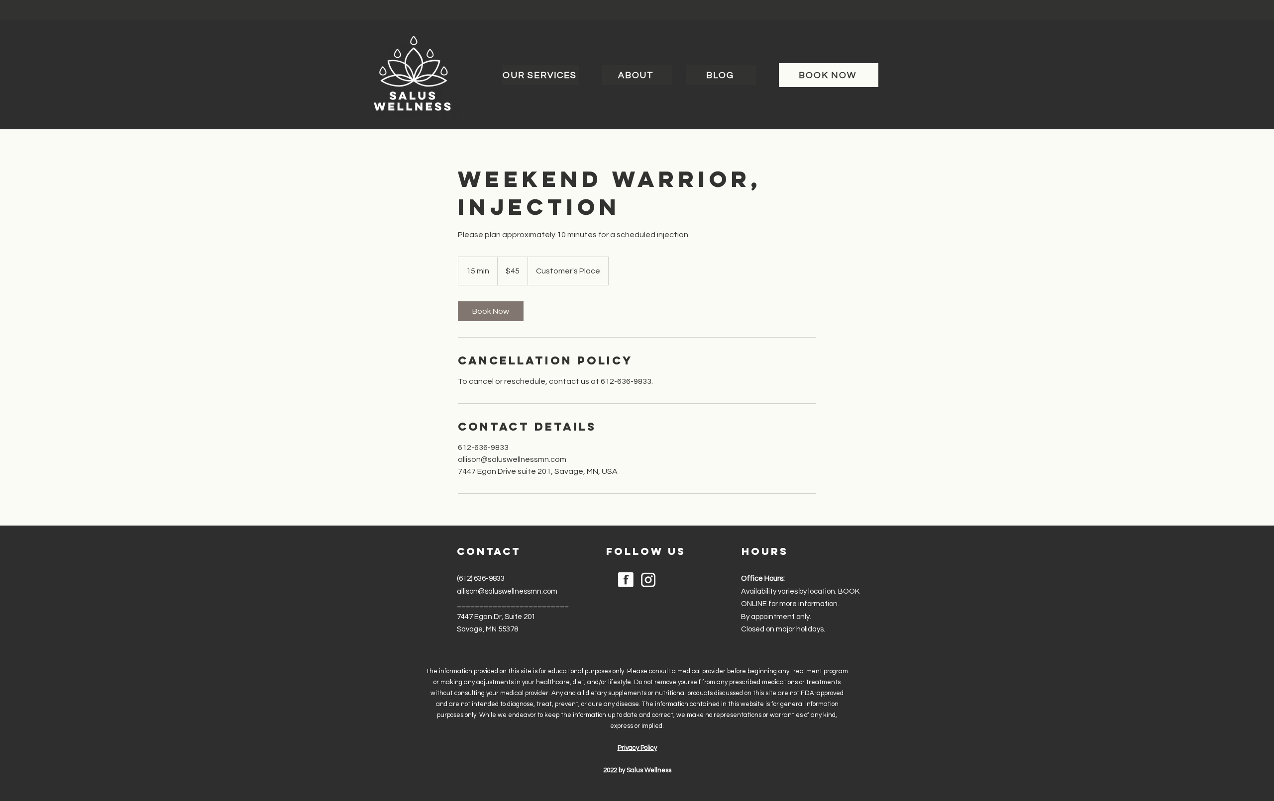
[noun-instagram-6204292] (648, 580)
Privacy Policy (637, 747)
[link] (491, 311)
